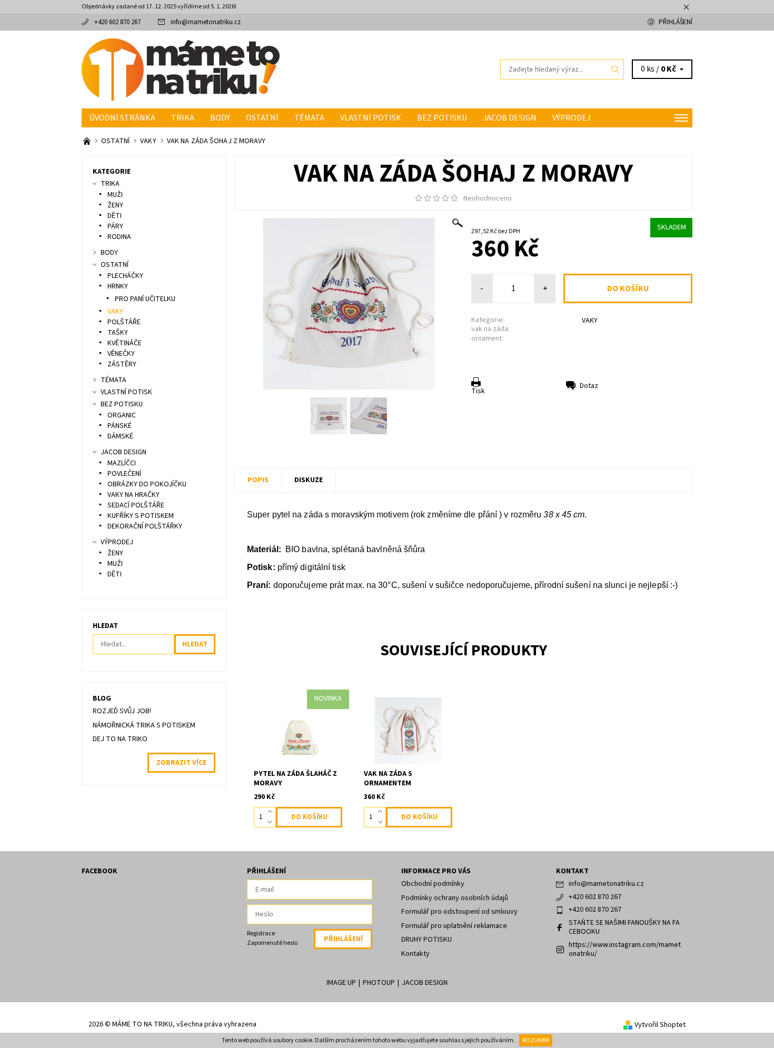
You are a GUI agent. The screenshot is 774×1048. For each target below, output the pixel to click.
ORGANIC (121, 415)
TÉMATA (309, 118)
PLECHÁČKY (125, 276)
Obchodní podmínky (432, 884)
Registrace (261, 933)
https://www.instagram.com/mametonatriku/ (625, 950)
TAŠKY (117, 332)
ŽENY (115, 205)
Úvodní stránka (122, 118)
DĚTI (114, 216)
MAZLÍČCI (121, 463)
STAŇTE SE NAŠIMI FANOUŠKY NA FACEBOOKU (624, 927)
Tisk (478, 391)
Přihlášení (675, 22)
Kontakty (415, 954)
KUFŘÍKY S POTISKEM (140, 516)
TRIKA (182, 118)
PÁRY (115, 226)
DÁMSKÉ (120, 436)
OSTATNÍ (262, 118)
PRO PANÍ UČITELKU (145, 299)
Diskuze (308, 480)
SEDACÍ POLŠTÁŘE (135, 505)
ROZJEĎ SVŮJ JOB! (122, 711)
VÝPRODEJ (571, 118)
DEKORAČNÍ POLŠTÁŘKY (144, 526)
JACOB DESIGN (510, 118)
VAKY (590, 320)
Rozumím (535, 1040)
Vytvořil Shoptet (660, 1025)
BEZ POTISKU (442, 118)
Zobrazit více (181, 762)
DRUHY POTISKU (426, 939)
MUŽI (115, 194)
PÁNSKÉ (119, 426)
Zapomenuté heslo (272, 943)
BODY (220, 118)
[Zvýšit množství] (272, 812)
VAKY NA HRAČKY (133, 495)
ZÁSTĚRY (121, 364)
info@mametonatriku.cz (206, 22)
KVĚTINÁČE (124, 343)
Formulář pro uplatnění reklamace (454, 926)
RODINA (119, 237)
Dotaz (589, 386)
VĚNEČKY (121, 353)
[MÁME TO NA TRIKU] (181, 69)
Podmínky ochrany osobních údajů (454, 898)
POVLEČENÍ (124, 473)
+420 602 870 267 (117, 22)
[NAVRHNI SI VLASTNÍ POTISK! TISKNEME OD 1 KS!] (87, 141)
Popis (258, 480)
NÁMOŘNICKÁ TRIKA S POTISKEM (144, 725)
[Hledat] (615, 69)
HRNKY (117, 286)
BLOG (102, 698)
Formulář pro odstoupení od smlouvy (459, 911)
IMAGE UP (341, 982)
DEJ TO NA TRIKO (120, 739)
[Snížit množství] (272, 822)
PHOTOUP (379, 982)
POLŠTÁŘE (124, 322)
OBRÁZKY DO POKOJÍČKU (146, 484)
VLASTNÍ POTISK (370, 118)
